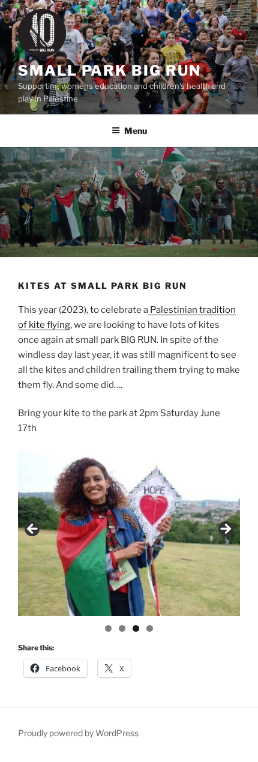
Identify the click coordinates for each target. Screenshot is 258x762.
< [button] (33, 530)
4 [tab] (149, 628)
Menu (135, 130)
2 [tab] (122, 628)
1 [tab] (108, 628)
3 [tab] (136, 628)
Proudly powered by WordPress (78, 733)
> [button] (225, 530)
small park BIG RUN (109, 70)
